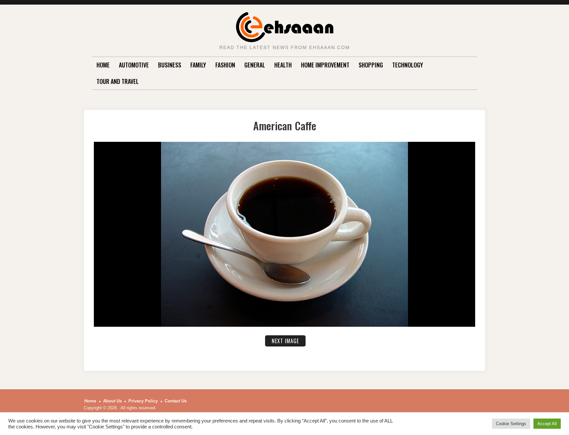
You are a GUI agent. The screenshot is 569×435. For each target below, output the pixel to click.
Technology (407, 65)
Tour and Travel (117, 81)
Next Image (285, 341)
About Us (112, 400)
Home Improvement (325, 65)
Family (198, 65)
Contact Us (176, 400)
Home (103, 65)
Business (169, 65)
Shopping (371, 65)
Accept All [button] (547, 423)
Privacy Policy (143, 400)
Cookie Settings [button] (511, 423)
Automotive (134, 65)
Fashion (225, 65)
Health (283, 65)
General (254, 65)
